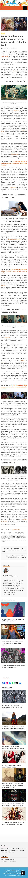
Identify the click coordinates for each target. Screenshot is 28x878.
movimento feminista (17, 537)
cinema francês (8, 536)
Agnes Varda (7, 532)
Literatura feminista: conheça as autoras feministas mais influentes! (13, 666)
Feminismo (19, 536)
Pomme (5, 538)
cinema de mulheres (7, 535)
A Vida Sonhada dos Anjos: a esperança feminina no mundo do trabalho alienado (14, 387)
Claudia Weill (13, 536)
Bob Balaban (17, 533)
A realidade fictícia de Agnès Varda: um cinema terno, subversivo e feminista (14, 163)
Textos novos (7, 688)
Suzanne (23, 538)
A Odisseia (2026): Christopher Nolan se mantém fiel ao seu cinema (12, 707)
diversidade (13, 187)
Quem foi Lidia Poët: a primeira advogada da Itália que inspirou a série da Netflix (13, 785)
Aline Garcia (7, 576)
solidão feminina (11, 538)
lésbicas (22, 360)
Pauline (2, 538)
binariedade (12, 533)
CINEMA (3, 33)
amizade (3, 285)
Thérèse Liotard (4, 540)
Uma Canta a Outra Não (12, 540)
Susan (20, 538)
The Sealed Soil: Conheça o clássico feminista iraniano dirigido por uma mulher (14, 271)
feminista (16, 110)
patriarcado (23, 537)
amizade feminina (13, 532)
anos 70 (8, 533)
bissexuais (3, 362)
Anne (5, 533)
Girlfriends (23, 536)
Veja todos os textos (9, 592)
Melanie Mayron (9, 537)
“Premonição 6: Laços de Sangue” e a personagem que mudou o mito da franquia (12, 643)
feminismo (15, 71)
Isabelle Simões (16, 529)
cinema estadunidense (16, 535)
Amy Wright (19, 532)
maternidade (14, 154)
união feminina (20, 540)
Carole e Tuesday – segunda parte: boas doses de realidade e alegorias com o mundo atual (13, 549)
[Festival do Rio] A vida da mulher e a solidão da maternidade (13, 620)
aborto (13, 153)
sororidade (16, 538)
